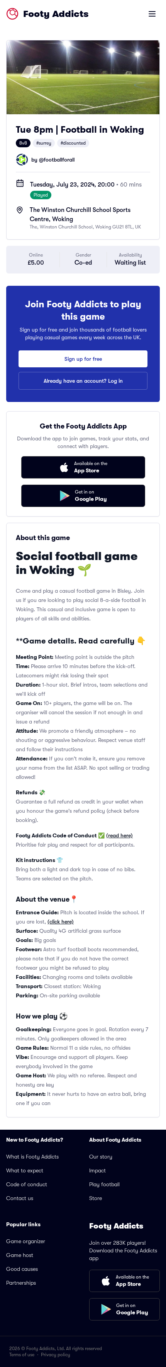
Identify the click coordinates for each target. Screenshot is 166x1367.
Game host (19, 1255)
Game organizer (25, 1241)
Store (95, 1198)
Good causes (22, 1269)
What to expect (24, 1170)
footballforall (59, 160)
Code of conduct (26, 1184)
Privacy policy (55, 1354)
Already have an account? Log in (83, 381)
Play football (104, 1184)
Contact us (19, 1198)
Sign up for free (83, 359)
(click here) (60, 922)
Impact (97, 1170)
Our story (100, 1157)
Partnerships (21, 1283)
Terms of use (21, 1354)
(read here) (119, 835)
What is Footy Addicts (32, 1157)
